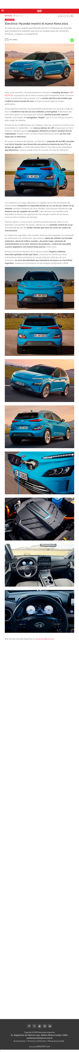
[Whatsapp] (72, 40)
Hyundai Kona (10, 19)
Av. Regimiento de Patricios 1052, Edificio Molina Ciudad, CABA (39, 1035)
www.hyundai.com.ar (44, 639)
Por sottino (13, 40)
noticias (8, 16)
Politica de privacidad (56, 1041)
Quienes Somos (20, 1041)
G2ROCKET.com (43, 1046)
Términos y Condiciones (36, 1041)
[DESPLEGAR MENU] (2, 10)
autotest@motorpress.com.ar (40, 1038)
